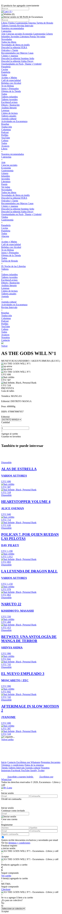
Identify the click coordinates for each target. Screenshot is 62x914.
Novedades (6, 39)
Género (49, 34)
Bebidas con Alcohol (11, 83)
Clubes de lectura (9, 113)
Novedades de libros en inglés (15, 44)
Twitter (41, 770)
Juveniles (15, 36)
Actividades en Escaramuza (14, 121)
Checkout (5, 889)
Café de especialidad (11, 80)
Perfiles (4, 135)
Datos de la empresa (34, 765)
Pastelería (5, 72)
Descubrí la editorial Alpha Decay (17, 61)
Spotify (34, 770)
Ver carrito (6, 875)
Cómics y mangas (9, 55)
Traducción (6, 127)
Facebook (16, 770)
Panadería (6, 66)
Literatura (25, 36)
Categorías (6, 31)
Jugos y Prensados (10, 88)
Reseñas (5, 124)
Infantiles (6, 36)
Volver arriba (7, 739)
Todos (4, 75)
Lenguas (5, 110)
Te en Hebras (7, 85)
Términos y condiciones (12, 765)
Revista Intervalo (25, 25)
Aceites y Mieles (9, 77)
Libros (4, 23)
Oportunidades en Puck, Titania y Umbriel (21, 64)
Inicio (4, 762)
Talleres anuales (8, 116)
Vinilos (11, 23)
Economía (28, 34)
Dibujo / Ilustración (10, 105)
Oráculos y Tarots (9, 50)
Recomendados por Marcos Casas (17, 53)
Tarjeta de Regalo (44, 23)
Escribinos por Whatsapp (28, 762)
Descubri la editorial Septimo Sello (17, 58)
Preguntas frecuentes (50, 762)
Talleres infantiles (9, 96)
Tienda (4, 767)
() (10, 11)
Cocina (4, 69)
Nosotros (5, 337)
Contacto (5, 340)
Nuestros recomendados (12, 28)
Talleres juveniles (9, 99)
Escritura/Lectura (9, 102)
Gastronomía (21, 23)
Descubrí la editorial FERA (14, 47)
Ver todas (40, 36)
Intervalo (20, 767)
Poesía (33, 36)
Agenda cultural (8, 118)
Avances (5, 146)
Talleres (5, 25)
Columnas (6, 129)
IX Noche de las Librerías (13, 266)
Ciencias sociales (14, 34)
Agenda (13, 25)
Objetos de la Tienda (11, 91)
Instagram (6, 770)
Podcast (5, 132)
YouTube (5, 137)
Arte (3, 34)
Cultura (4, 140)
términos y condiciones (19, 843)
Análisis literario (9, 107)
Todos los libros (8, 42)
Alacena (32, 23)
